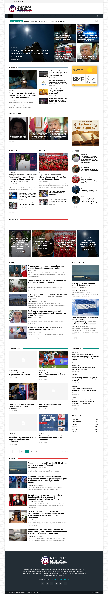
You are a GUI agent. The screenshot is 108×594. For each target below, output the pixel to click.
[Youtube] (23, 1)
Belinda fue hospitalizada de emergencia (50, 405)
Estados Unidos (82, 54)
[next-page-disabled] (13, 225)
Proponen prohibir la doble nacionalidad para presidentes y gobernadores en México (46, 267)
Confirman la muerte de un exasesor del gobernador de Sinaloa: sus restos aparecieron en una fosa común (47, 313)
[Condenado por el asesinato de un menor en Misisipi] (18, 128)
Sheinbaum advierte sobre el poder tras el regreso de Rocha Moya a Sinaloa (45, 328)
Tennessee (12, 172)
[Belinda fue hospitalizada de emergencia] (53, 391)
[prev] (94, 21)
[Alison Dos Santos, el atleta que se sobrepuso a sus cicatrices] (43, 193)
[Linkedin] (51, 583)
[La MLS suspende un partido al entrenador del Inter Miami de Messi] (43, 202)
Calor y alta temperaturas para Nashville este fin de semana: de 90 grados (89, 190)
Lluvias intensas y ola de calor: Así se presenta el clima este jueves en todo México (47, 281)
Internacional (85, 167)
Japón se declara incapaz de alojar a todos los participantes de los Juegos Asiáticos (52, 177)
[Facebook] (15, 1)
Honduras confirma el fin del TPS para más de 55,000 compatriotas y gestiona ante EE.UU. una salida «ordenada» (85, 321)
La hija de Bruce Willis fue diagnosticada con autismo (19, 374)
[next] (96, 21)
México (30, 270)
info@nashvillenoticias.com (60, 579)
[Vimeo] (21, 1)
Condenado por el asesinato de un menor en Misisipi (18, 136)
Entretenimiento (13, 370)
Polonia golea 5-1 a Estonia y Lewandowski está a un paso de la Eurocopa (52, 375)
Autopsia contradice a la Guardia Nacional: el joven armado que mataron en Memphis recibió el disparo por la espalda (23, 178)
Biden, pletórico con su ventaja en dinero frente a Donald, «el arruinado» (22, 406)
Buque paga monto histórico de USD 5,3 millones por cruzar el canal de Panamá (84, 286)
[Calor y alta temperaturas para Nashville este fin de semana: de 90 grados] (31, 43)
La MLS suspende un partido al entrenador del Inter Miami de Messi (58, 201)
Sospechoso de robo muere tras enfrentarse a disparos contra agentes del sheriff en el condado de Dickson (28, 195)
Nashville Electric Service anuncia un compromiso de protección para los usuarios (58, 82)
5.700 (21, 451)
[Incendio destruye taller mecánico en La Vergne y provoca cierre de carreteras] (65, 52)
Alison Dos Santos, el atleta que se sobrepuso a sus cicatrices (57, 192)
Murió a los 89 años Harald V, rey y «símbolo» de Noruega (90, 169)
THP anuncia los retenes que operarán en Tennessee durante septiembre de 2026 (58, 100)
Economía (30, 485)
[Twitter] (19, 1)
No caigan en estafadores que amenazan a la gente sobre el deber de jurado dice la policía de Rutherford (22, 439)
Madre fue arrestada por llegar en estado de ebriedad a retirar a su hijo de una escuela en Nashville (58, 73)
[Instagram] (17, 1)
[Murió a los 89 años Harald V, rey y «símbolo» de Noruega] (76, 169)
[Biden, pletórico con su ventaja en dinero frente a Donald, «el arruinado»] (23, 391)
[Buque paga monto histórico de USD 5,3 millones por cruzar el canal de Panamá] (85, 273)
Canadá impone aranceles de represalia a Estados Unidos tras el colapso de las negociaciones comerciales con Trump (45, 497)
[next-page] (13, 142)
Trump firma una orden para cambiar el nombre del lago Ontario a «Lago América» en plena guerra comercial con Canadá (58, 134)
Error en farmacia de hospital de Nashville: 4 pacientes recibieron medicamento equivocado (50, 21)
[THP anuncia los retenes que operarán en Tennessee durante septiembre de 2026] (43, 101)
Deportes (42, 172)
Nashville (14, 47)
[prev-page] (10, 142)
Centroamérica (76, 290)
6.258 (41, 451)
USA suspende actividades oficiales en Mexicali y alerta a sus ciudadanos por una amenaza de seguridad (47, 297)
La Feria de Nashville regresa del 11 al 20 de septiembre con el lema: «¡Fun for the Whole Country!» (58, 91)
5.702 (32, 451)
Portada (80, 33)
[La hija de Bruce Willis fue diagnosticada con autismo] (23, 359)
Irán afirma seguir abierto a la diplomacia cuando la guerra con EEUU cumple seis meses (38, 135)
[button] (97, 16)
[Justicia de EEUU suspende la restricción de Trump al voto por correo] (88, 52)
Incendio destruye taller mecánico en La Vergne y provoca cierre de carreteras (28, 204)
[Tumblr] (60, 583)
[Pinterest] (56, 583)
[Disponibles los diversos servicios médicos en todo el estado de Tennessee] (53, 422)
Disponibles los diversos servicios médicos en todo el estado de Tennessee (52, 438)
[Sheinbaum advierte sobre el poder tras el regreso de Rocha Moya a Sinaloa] (18, 332)
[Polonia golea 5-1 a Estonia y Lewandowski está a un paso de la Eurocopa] (53, 359)
